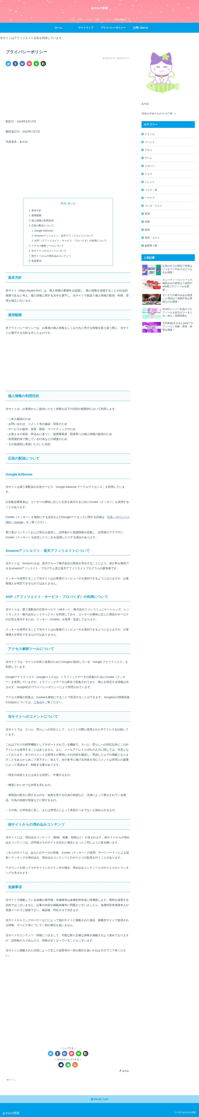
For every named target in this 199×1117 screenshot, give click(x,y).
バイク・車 (151, 189)
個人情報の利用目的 (42, 220)
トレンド (150, 181)
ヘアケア (150, 197)
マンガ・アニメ (153, 205)
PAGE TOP (100, 1099)
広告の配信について (42, 225)
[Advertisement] (68, 92)
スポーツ (150, 165)
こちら (38, 702)
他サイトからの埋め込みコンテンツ (51, 255)
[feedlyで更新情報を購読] (68, 1064)
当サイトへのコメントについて (48, 250)
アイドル (150, 134)
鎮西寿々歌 (151, 245)
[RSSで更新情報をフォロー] (75, 1064)
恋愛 (147, 221)
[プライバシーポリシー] (22, 63)
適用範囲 (36, 215)
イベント (150, 142)
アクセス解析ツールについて (47, 245)
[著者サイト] (61, 1064)
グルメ (148, 150)
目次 (63, 203)
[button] (43, 63)
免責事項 (36, 260)
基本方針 (36, 210)
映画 (147, 229)
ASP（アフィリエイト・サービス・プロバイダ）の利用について (70, 240)
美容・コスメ (152, 237)
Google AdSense (43, 230)
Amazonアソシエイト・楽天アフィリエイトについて (63, 235)
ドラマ (148, 174)
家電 (147, 213)
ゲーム (148, 157)
